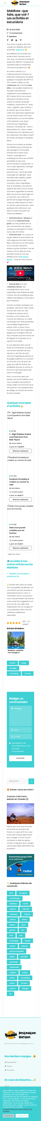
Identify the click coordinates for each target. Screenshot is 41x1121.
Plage (23, 663)
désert (12, 925)
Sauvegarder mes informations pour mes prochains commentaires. (21, 747)
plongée (13, 668)
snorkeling (14, 673)
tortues (27, 673)
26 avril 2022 (14, 29)
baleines (13, 903)
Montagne (14, 941)
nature (12, 663)
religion (13, 972)
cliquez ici (20, 50)
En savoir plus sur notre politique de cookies (17, 1110)
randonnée (14, 967)
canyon (13, 909)
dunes (24, 919)
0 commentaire (15, 33)
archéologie (15, 898)
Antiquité (23, 893)
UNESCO (13, 988)
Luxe (11, 935)
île (11, 994)
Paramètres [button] (8, 1116)
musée (27, 941)
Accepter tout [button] (22, 1116)
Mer (21, 935)
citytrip (27, 914)
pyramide (14, 962)
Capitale (25, 909)
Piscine (25, 946)
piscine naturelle (17, 951)
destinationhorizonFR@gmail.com (20, 1043)
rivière (24, 972)
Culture (13, 919)
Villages (25, 988)
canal (25, 903)
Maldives (13, 36)
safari (12, 978)
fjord (23, 925)
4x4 (11, 893)
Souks (12, 983)
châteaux (14, 914)
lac (22, 930)
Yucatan (10, 1070)
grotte (12, 930)
